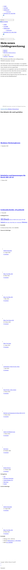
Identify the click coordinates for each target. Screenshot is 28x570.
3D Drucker (9, 30)
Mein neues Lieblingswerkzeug (9, 52)
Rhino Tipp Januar (7, 343)
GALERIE (5, 26)
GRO (6, 222)
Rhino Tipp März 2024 (8, 273)
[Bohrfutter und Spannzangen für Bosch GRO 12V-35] (12, 411)
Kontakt (5, 483)
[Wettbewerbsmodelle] (12, 248)
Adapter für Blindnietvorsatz (9, 431)
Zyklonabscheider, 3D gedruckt (12, 210)
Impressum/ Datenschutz (8, 478)
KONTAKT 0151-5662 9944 (9, 32)
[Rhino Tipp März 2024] (12, 272)
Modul (11, 222)
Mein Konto (5, 482)
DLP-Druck (5, 448)
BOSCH (14, 219)
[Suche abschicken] (14, 39)
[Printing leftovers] (12, 466)
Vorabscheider (19, 222)
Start (4, 476)
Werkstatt (5, 56)
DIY (22, 219)
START (5, 24)
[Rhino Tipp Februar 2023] (12, 318)
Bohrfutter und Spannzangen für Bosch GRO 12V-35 (14, 413)
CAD (17, 219)
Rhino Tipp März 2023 (8, 297)
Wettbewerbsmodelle (7, 250)
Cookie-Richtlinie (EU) (8, 480)
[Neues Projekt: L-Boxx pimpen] (12, 388)
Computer (19, 219)
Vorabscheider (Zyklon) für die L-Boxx (11, 366)
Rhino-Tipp (14, 222)
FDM (24, 219)
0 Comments (6, 254)
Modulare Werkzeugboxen (10, 143)
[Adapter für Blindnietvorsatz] (12, 430)
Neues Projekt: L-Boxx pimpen (9, 389)
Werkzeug (24, 222)
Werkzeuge (11, 56)
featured (3, 222)
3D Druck (5, 219)
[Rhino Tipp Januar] (12, 341)
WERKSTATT (6, 28)
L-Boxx (8, 222)
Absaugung (11, 219)
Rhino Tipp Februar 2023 (8, 320)
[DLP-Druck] (12, 447)
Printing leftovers (7, 467)
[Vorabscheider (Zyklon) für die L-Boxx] (12, 364)
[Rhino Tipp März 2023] (12, 295)
